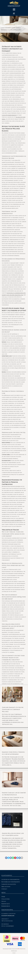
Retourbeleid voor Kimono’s (10, 882)
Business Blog (5, 906)
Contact (4, 889)
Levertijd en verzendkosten (10, 879)
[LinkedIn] (11, 858)
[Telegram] (17, 858)
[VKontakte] (20, 858)
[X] (8, 858)
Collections (5, 899)
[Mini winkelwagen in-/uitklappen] (14, 13)
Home (3, 896)
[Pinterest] (15, 858)
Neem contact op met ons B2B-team (12, 520)
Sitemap (14, 952)
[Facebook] (6, 858)
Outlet (3, 901)
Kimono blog (5, 904)
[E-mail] (22, 858)
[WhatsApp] (13, 858)
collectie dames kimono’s (9, 115)
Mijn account (5, 886)
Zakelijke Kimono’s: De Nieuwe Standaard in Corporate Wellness (12, 709)
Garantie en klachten (8, 884)
